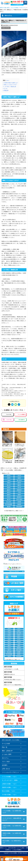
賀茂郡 (19, 501)
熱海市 (19, 478)
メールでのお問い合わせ (17, 4)
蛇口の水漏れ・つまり (8, 791)
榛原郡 (8, 506)
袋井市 (8, 492)
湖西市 (19, 494)
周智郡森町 (19, 506)
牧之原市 (8, 501)
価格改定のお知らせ (9, 674)
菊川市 (8, 499)
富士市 (8, 485)
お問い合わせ (6, 769)
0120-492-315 (13, 806)
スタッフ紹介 (6, 761)
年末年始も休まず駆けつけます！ (13, 679)
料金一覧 (4, 747)
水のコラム (23, 7)
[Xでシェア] (9, 404)
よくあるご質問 (6, 754)
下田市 (19, 492)
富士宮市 (19, 480)
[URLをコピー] (19, 404)
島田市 (19, 482)
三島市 (8, 480)
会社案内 (4, 765)
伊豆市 (8, 497)
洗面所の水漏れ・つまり (9, 787)
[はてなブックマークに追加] (12, 404)
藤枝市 (8, 490)
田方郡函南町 (8, 504)
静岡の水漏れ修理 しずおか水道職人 (9, 7)
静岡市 (8, 475)
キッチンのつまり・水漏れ (10, 780)
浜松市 (19, 475)
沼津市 (8, 478)
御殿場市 (19, 490)
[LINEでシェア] (15, 404)
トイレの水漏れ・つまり (9, 776)
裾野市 (8, 494)
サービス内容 (6, 743)
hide (7, 80)
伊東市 (8, 482)
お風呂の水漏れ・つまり (9, 784)
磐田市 (19, 485)
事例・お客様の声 (7, 751)
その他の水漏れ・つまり (9, 794)
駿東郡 (19, 504)
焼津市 (8, 487)
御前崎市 (19, 497)
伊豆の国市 (19, 499)
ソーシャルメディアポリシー (10, 772)
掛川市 (19, 487)
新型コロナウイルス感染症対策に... (13, 684)
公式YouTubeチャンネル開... (11, 669)
